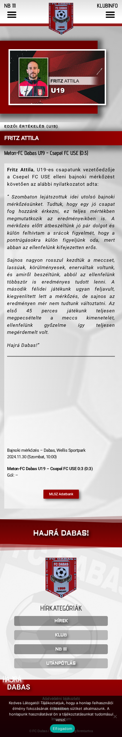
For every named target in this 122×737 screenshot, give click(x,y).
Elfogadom (62, 728)
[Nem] (115, 716)
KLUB (61, 635)
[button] (11, 14)
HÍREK (61, 621)
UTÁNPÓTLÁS (61, 663)
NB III (61, 649)
